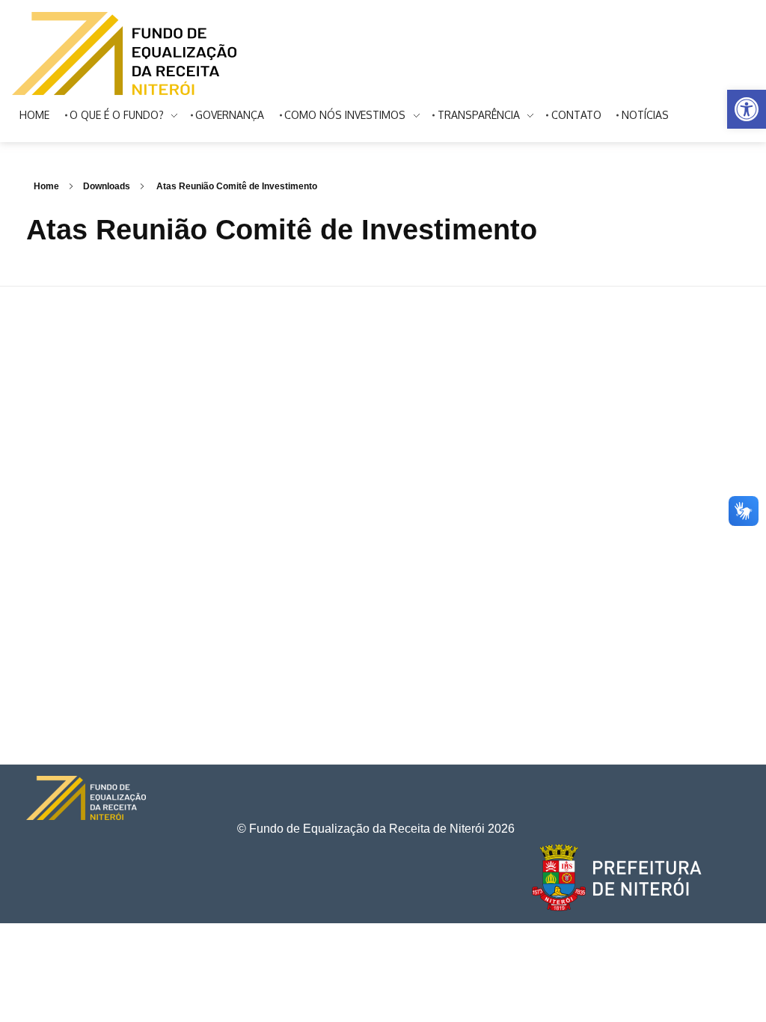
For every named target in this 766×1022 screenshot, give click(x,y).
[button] (746, 109)
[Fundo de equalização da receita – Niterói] (124, 53)
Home (46, 186)
